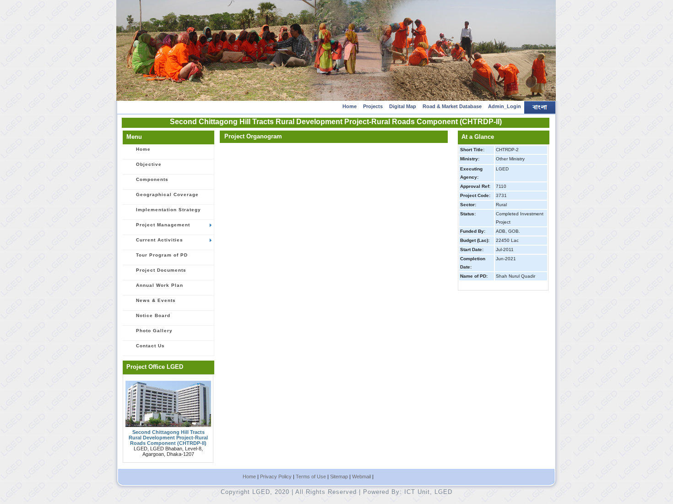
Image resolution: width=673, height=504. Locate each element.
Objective (149, 164)
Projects (373, 106)
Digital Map (402, 106)
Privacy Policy (276, 476)
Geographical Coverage (167, 194)
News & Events (156, 300)
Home (349, 106)
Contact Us (150, 345)
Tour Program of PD (162, 254)
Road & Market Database (452, 106)
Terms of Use (311, 476)
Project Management (163, 224)
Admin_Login (504, 106)
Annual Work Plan (159, 285)
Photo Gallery (154, 330)
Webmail (361, 476)
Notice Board (153, 315)
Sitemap (339, 476)
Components (152, 179)
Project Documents (161, 270)
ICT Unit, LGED (428, 491)
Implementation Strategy (168, 209)
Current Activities (159, 239)
